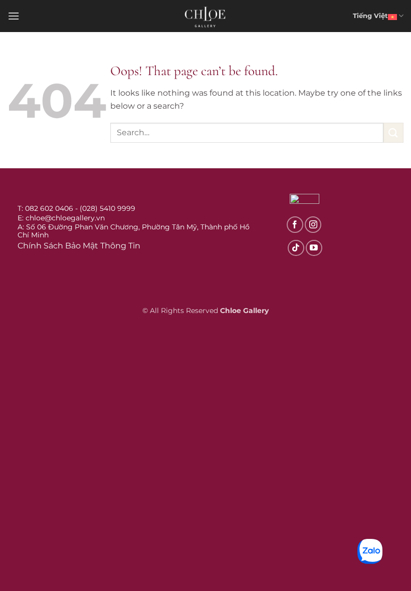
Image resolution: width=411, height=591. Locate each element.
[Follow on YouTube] (314, 248)
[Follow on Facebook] (295, 224)
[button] (14, 16)
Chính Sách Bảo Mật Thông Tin (79, 245)
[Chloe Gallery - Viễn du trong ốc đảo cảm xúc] (205, 16)
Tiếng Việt (370, 16)
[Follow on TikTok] (296, 248)
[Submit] (393, 132)
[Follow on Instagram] (313, 224)
